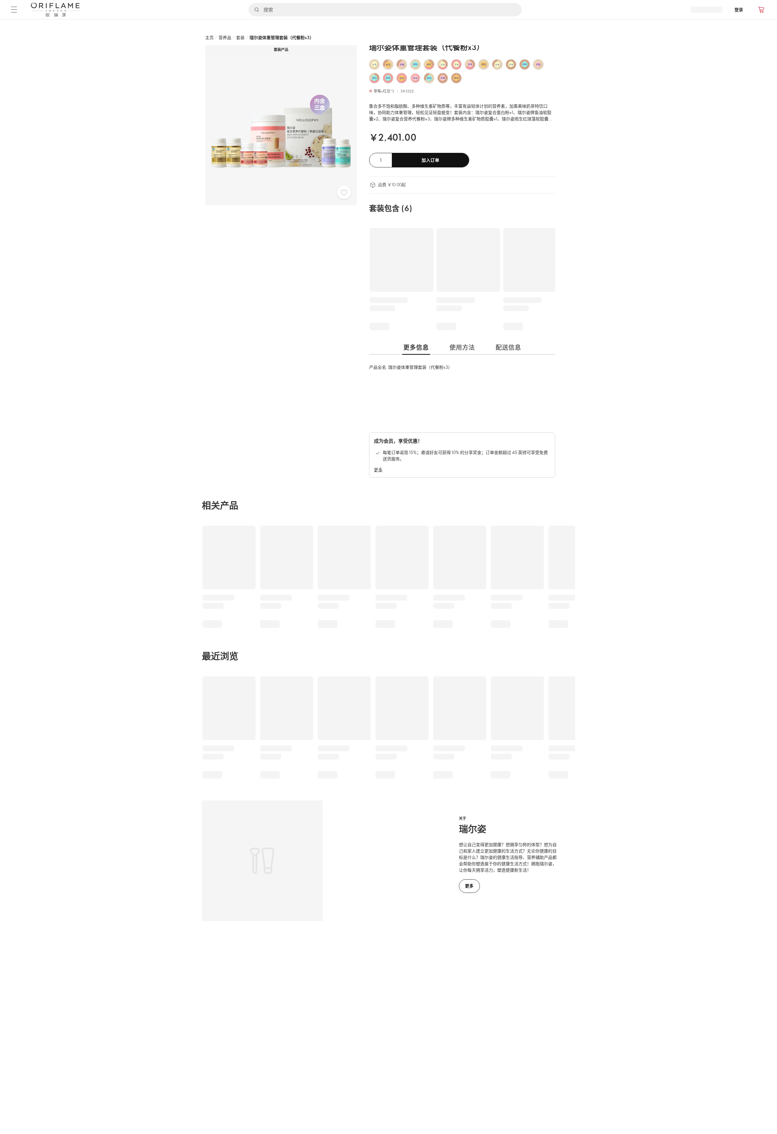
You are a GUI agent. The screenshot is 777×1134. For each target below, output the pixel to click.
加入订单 (430, 160)
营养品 (225, 37)
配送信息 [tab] (508, 347)
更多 (378, 470)
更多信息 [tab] (416, 347)
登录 (739, 9)
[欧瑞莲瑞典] (55, 10)
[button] (374, 64)
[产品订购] (761, 9)
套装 (240, 37)
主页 (209, 37)
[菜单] (14, 9)
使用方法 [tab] (462, 347)
